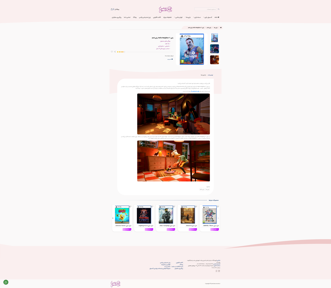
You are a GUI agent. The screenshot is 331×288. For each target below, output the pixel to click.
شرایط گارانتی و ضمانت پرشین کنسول (159, 269)
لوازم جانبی (178, 17)
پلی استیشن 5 (195, 91)
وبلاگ (134, 17)
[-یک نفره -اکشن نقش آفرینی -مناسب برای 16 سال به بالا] (188, 214)
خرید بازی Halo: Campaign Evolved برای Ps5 (167, 226)
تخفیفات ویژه (167, 17)
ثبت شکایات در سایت (177, 267)
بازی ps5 (209, 28)
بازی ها (188, 17)
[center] (218, 9)
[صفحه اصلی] (221, 28)
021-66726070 (201, 264)
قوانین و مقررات (165, 265)
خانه (216, 17)
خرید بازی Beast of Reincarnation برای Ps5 (190, 226)
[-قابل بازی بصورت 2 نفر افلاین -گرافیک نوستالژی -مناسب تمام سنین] (144, 214)
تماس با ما (127, 17)
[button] (218, 218)
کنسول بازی (208, 17)
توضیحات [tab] (210, 75)
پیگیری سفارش (116, 17)
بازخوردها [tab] (203, 75)
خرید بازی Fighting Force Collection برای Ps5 (146, 226)
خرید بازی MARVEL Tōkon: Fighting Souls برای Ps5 (211, 226)
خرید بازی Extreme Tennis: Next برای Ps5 (123, 226)
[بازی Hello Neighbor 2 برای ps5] (115, 283)
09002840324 (209, 264)
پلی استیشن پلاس (145, 17)
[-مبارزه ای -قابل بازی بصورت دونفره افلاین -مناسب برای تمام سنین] (210, 214)
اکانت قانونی (157, 17)
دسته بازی (197, 17)
